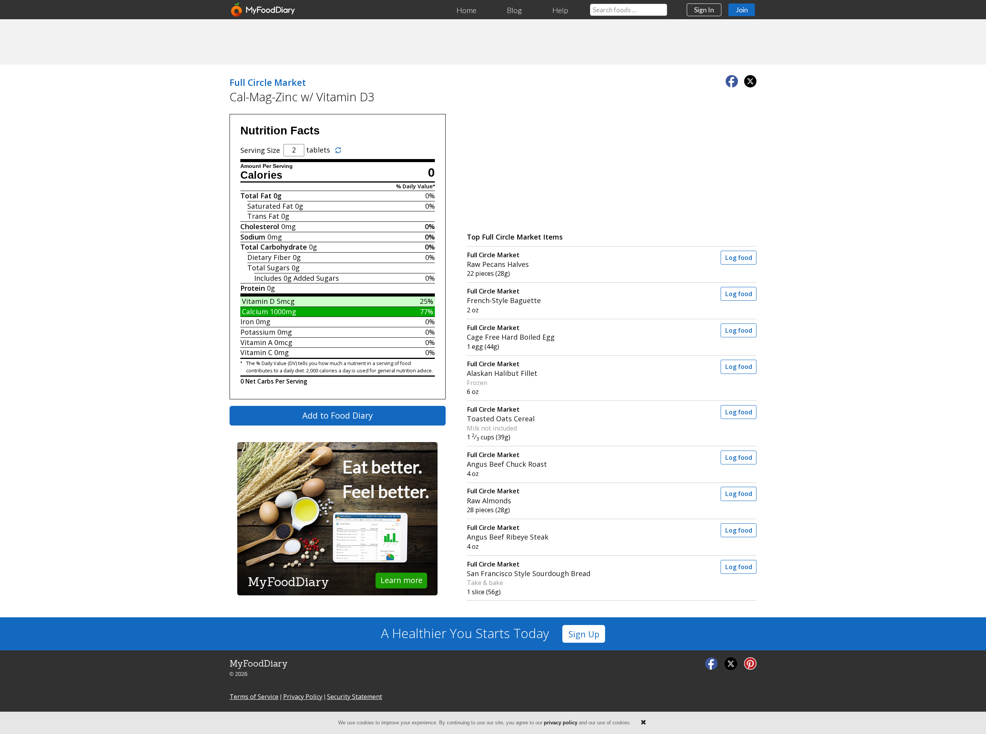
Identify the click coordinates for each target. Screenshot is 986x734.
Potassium (257, 332)
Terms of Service (254, 696)
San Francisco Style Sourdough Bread (528, 569)
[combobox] (628, 10)
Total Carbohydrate (273, 246)
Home (466, 10)
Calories (261, 175)
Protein (252, 288)
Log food (738, 257)
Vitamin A (256, 342)
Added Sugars (316, 278)
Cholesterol (259, 226)
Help (560, 10)
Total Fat (256, 195)
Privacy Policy (302, 696)
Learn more (402, 580)
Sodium (252, 236)
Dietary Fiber (269, 257)
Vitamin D (258, 301)
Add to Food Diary (337, 415)
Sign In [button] (704, 9)
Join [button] (742, 9)
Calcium (255, 311)
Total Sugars (268, 267)
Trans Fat (263, 216)
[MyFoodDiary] (263, 9)
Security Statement (354, 696)
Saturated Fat (270, 206)
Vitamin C (256, 352)
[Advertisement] (493, 41)
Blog (514, 10)
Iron (247, 321)
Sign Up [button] (583, 634)
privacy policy (560, 723)
